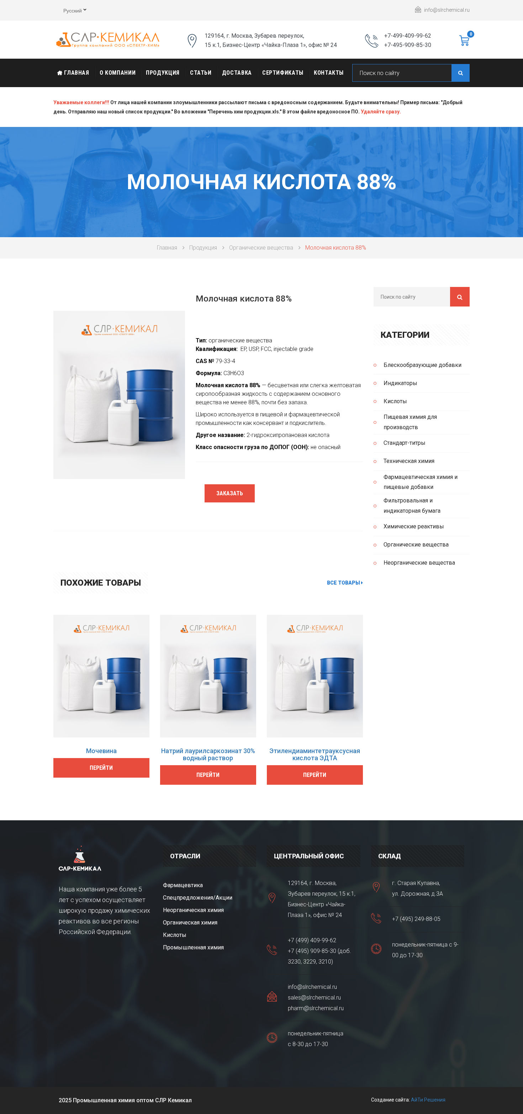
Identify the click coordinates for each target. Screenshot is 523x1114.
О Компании (118, 72)
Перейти (101, 767)
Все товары (344, 583)
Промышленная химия (193, 947)
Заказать (229, 493)
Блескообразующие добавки (422, 365)
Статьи (201, 72)
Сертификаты (282, 72)
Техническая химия (409, 461)
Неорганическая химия (193, 910)
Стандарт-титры (405, 442)
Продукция (163, 72)
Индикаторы (400, 383)
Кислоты (395, 401)
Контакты (329, 72)
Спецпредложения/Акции (197, 897)
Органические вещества (261, 247)
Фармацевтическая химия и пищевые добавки (421, 482)
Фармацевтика (183, 885)
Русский (67, 11)
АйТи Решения (428, 1100)
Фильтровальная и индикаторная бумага (412, 505)
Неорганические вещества (419, 562)
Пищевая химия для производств (410, 422)
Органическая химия (190, 922)
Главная (76, 72)
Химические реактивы (414, 526)
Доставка (237, 72)
